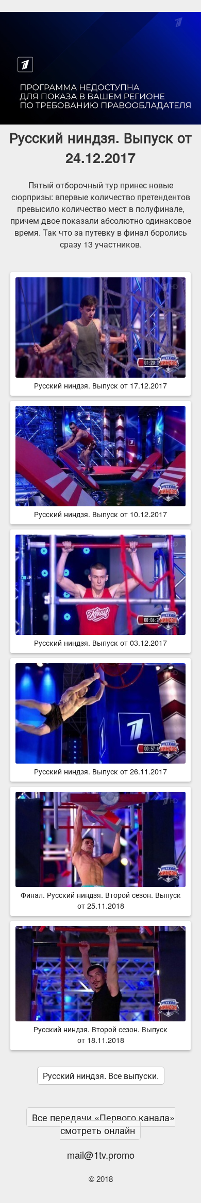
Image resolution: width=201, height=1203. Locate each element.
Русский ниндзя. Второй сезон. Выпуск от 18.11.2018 (100, 1034)
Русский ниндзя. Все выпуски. (101, 1076)
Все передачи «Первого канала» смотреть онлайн (103, 1123)
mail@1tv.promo (101, 1154)
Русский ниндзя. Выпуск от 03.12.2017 (100, 642)
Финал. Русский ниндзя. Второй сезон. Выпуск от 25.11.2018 (101, 900)
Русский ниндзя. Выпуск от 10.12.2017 (100, 513)
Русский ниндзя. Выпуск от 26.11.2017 (100, 771)
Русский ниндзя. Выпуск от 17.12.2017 (100, 385)
